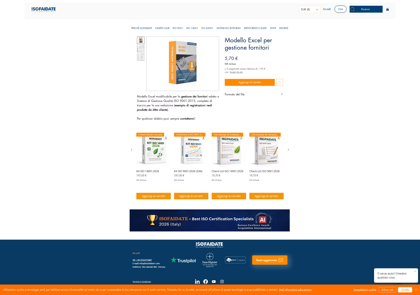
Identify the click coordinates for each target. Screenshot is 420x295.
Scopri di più (236, 72)
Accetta (405, 290)
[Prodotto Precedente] (132, 150)
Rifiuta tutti (387, 290)
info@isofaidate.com (149, 263)
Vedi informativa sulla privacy (295, 289)
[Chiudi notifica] (415, 271)
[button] (309, 9)
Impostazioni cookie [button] (365, 289)
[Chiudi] (416, 289)
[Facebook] (205, 281)
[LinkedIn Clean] (197, 281)
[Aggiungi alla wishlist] (279, 82)
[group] (210, 166)
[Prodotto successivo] (288, 150)
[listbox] (309, 9)
